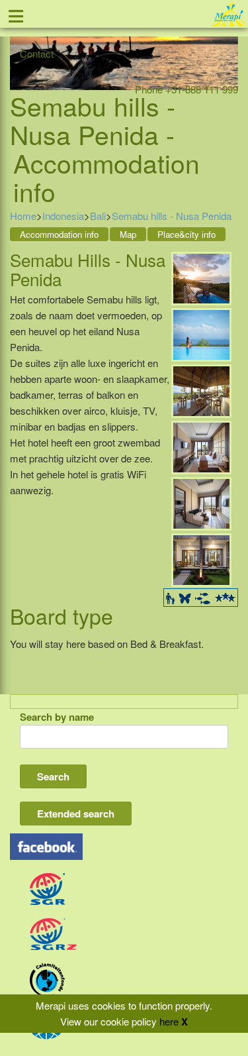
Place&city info (186, 234)
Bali (98, 216)
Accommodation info (59, 234)
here (169, 1021)
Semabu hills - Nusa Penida (171, 216)
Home (23, 216)
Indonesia (63, 216)
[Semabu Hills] (201, 277)
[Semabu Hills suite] (201, 446)
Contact (37, 53)
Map (128, 234)
